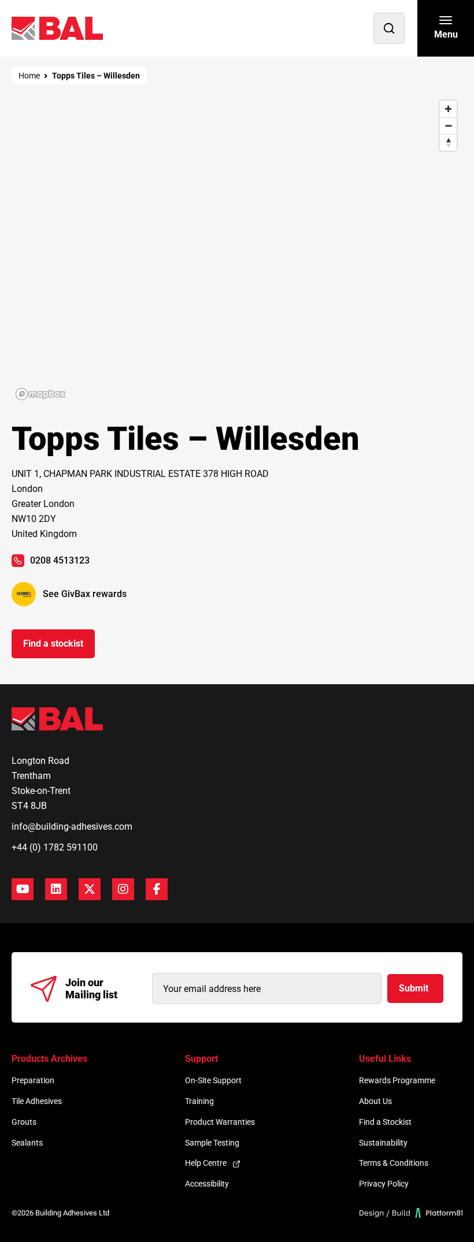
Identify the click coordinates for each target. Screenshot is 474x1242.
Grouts (24, 1122)
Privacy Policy (384, 1183)
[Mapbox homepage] (40, 394)
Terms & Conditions (393, 1163)
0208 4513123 (60, 560)
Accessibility (207, 1183)
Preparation (33, 1080)
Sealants (27, 1142)
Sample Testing (212, 1142)
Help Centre (206, 1163)
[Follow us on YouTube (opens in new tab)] (23, 889)
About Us (375, 1101)
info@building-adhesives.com (72, 826)
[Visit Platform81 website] (411, 1213)
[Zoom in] (448, 108)
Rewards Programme (397, 1080)
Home (29, 76)
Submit (413, 988)
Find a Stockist (385, 1122)
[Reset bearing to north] (448, 142)
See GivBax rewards (85, 593)
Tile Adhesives (37, 1101)
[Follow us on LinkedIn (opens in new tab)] (56, 889)
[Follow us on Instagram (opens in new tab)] (123, 889)
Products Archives (49, 1058)
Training (199, 1101)
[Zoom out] (448, 125)
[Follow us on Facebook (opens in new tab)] (157, 889)
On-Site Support (213, 1080)
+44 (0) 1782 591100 (55, 847)
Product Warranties (220, 1122)
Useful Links (385, 1058)
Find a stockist (53, 643)
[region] (237, 249)
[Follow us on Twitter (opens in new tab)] (90, 889)
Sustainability (383, 1142)
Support (201, 1058)
